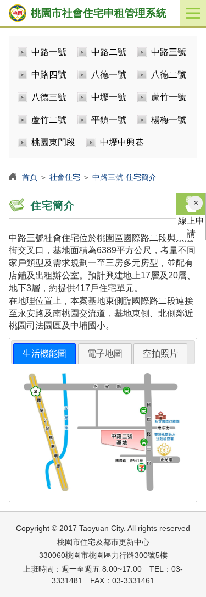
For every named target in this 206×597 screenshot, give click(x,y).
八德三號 (48, 97)
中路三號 (168, 52)
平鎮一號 (108, 119)
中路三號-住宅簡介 (124, 177)
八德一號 (108, 74)
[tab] (44, 354)
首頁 (29, 177)
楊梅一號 (168, 119)
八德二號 (168, 74)
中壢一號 (108, 97)
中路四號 (48, 74)
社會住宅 (64, 177)
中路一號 (48, 52)
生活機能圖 (44, 353)
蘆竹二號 (48, 119)
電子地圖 (105, 353)
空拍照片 (160, 353)
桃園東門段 (53, 142)
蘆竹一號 (168, 97)
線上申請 (191, 227)
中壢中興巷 (122, 142)
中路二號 (108, 52)
